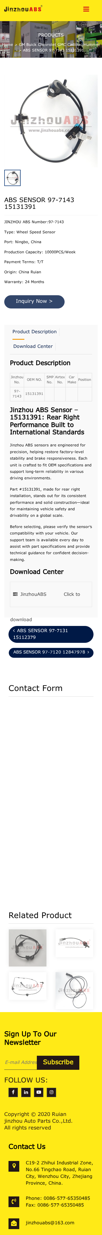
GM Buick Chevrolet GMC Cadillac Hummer (59, 45)
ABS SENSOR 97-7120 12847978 (49, 652)
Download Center (33, 346)
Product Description (34, 332)
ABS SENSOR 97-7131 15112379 (40, 634)
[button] (96, 117)
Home (7, 45)
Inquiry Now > (34, 301)
